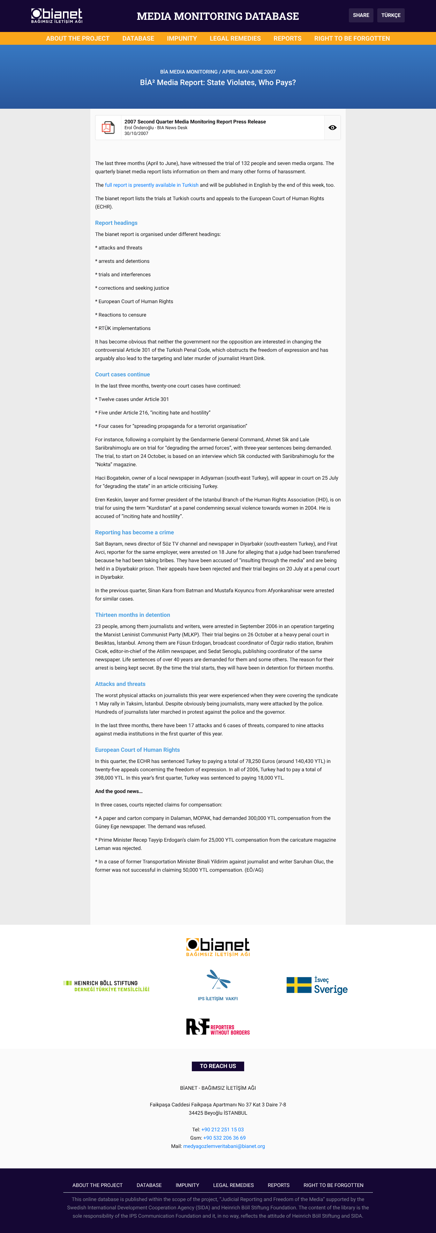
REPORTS (288, 38)
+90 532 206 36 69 (224, 1138)
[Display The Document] (332, 127)
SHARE (361, 15)
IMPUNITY (182, 38)
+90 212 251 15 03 (222, 1130)
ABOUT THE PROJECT (77, 38)
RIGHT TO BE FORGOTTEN (352, 38)
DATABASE (138, 38)
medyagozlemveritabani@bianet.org (224, 1146)
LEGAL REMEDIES (235, 38)
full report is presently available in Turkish (152, 185)
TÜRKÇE (391, 15)
